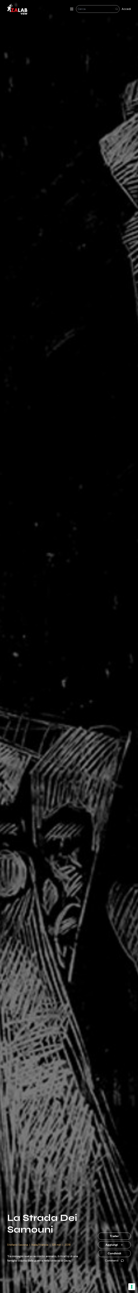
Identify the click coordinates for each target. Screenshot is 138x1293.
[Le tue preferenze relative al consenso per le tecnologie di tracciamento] (131, 1286)
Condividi (114, 1253)
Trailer (114, 1236)
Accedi (126, 9)
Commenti (111, 1260)
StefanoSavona (17, 1245)
